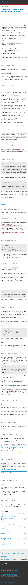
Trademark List (3, 572)
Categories (7, 553)
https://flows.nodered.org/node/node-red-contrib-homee (13, 447)
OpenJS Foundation (8, 566)
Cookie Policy (12, 582)
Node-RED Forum (5, 6)
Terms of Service (20, 553)
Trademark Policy (14, 571)
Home (2, 553)
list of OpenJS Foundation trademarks (10, 574)
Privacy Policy (4, 556)
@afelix (2, 484)
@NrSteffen (14, 267)
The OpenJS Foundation (5, 579)
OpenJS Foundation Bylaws (9, 581)
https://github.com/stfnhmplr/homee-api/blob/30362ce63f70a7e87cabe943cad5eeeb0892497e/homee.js (14, 471)
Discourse (8, 559)
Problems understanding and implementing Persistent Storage (8, 518)
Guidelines (13, 553)
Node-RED (5, 2)
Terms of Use (12, 579)
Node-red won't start (6, 544)
